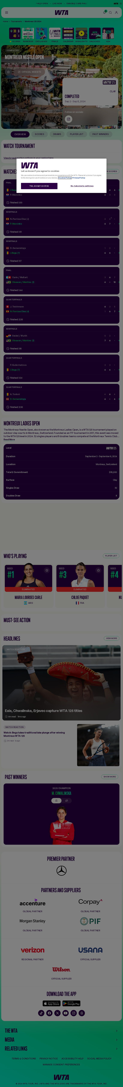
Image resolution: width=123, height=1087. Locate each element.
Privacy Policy (78, 178)
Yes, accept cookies (39, 186)
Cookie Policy (64, 178)
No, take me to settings (82, 186)
